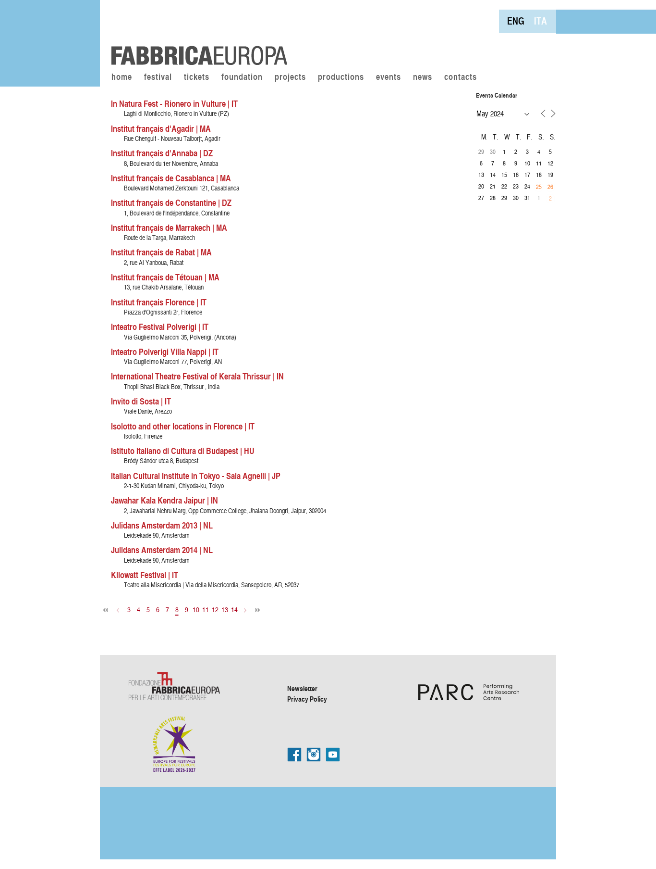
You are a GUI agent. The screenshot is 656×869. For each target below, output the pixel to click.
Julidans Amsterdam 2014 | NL (162, 549)
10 (196, 610)
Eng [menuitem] (515, 21)
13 (224, 610)
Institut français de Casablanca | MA (171, 178)
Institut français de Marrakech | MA (169, 227)
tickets (196, 77)
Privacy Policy (307, 698)
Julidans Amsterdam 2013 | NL (162, 525)
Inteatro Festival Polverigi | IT (159, 326)
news (422, 77)
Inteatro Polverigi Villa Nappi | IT (165, 351)
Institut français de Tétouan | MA (165, 277)
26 (550, 186)
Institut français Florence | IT (159, 302)
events (388, 77)
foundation (242, 77)
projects (290, 77)
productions (341, 77)
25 (539, 186)
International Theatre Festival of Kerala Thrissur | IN (197, 376)
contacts (460, 77)
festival (158, 77)
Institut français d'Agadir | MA (161, 128)
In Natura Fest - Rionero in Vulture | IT (174, 103)
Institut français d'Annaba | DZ (162, 153)
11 (205, 610)
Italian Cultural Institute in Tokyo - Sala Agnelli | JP (195, 475)
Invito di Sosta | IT (141, 401)
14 (234, 610)
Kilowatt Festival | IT (144, 574)
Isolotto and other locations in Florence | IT (183, 426)
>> (257, 610)
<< (106, 610)
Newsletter (302, 688)
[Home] (196, 33)
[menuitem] (515, 21)
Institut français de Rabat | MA (161, 252)
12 (215, 610)
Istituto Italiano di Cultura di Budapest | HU (183, 450)
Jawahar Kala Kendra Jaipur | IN (164, 500)
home (121, 77)
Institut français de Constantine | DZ (171, 202)
